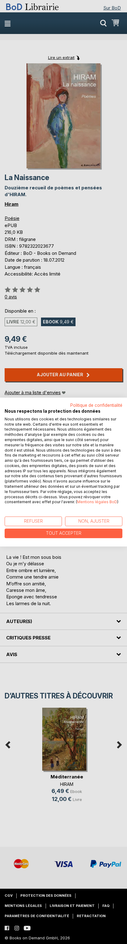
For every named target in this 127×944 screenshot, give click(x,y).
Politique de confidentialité (96, 405)
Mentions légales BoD (97, 502)
